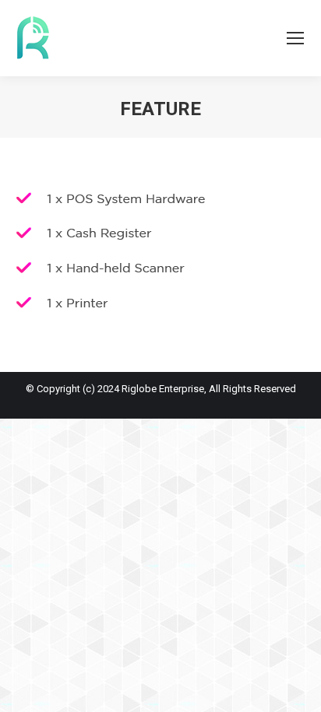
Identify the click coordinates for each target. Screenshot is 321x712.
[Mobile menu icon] (295, 38)
